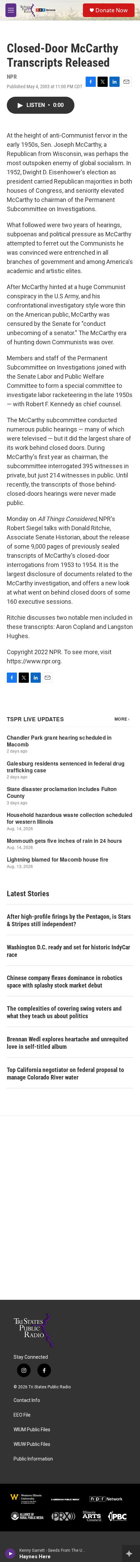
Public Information (33, 1459)
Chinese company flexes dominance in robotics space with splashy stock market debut (64, 981)
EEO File (22, 1415)
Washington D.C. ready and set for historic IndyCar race (68, 951)
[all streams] (131, 1553)
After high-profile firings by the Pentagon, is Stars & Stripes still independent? (69, 920)
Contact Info (27, 1400)
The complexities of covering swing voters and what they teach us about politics (64, 1012)
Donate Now (111, 10)
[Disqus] (70, 1208)
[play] (10, 1553)
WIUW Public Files (32, 1444)
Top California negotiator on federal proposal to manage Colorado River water (65, 1073)
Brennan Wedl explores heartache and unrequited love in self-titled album (67, 1043)
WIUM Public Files (32, 1429)
